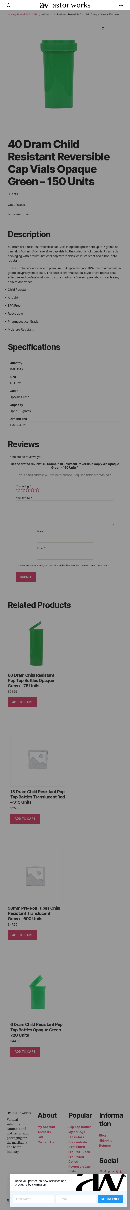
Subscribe (111, 1199)
